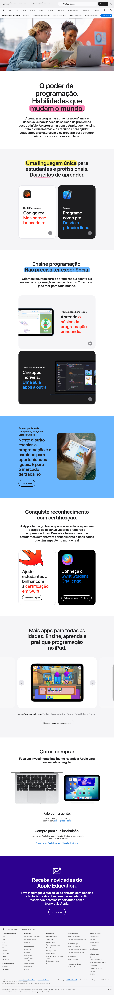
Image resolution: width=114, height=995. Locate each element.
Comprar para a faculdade (76, 952)
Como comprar (106, 15)
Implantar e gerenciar (59, 15)
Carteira (5, 966)
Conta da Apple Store (30, 939)
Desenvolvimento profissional (41, 15)
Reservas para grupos (53, 945)
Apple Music (28, 955)
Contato (92, 974)
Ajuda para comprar (52, 964)
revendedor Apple (43, 980)
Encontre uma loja (51, 936)
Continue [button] (103, 4)
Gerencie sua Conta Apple (32, 936)
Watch (4, 948)
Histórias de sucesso (91, 15)
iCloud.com (27, 942)
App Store (27, 969)
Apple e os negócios (74, 936)
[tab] (45, 714)
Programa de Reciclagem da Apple (54, 957)
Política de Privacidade (9, 992)
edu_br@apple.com (62, 821)
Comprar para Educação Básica (78, 949)
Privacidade (93, 945)
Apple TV (27, 952)
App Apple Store (51, 951)
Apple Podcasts (29, 964)
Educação (93, 939)
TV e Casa (5, 953)
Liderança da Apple (96, 960)
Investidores (93, 965)
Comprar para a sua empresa (77, 939)
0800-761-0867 (71, 980)
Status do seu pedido (52, 961)
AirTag (4, 956)
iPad (3, 942)
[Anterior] (21, 683)
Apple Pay (5, 969)
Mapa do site (45, 992)
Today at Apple (50, 942)
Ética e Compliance (96, 968)
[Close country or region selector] (111, 4)
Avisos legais (36, 992)
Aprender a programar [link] (75, 15)
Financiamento (50, 953)
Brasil (110, 989)
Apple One (27, 949)
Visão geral (25, 15)
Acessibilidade (94, 936)
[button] (77, 4)
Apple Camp (50, 948)
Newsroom (93, 957)
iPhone (4, 945)
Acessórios (5, 959)
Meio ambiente (94, 942)
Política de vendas (24, 992)
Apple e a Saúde (73, 960)
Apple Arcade (28, 958)
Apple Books (28, 966)
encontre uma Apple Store (27, 980)
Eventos (92, 971)
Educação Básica (11, 15)
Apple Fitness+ (28, 961)
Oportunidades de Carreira (98, 963)
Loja (3, 936)
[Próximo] (93, 683)
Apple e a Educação (74, 947)
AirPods (4, 951)
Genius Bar (49, 939)
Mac (3, 939)
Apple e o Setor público (75, 967)
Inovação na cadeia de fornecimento (97, 949)
